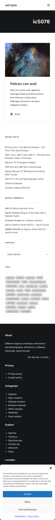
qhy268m (11, 294)
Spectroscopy (15, 440)
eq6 (24, 282)
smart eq (10, 290)
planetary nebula (39, 290)
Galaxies (12, 394)
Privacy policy (15, 373)
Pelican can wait (23, 84)
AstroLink (13, 447)
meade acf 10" (13, 311)
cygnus (20, 277)
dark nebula (22, 303)
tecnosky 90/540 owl (37, 282)
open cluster (12, 286)
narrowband (36, 294)
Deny (27, 501)
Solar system (14, 416)
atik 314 (10, 277)
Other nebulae (15, 409)
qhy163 (43, 286)
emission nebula (13, 282)
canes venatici (23, 294)
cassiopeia (26, 311)
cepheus (34, 303)
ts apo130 (35, 298)
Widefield (13, 412)
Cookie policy (15, 377)
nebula (25, 298)
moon (45, 298)
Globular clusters (16, 401)
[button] (50, 468)
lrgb (28, 290)
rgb (22, 286)
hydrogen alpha (13, 298)
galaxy (31, 307)
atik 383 (11, 303)
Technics (12, 436)
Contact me (14, 444)
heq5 (40, 277)
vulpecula (30, 277)
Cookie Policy (20, 516)
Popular (22, 307)
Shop (11, 451)
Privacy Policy (33, 516)
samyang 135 (32, 286)
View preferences (27, 509)
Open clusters (15, 397)
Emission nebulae (17, 405)
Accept (27, 494)
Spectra (12, 433)
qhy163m (11, 307)
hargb (20, 290)
